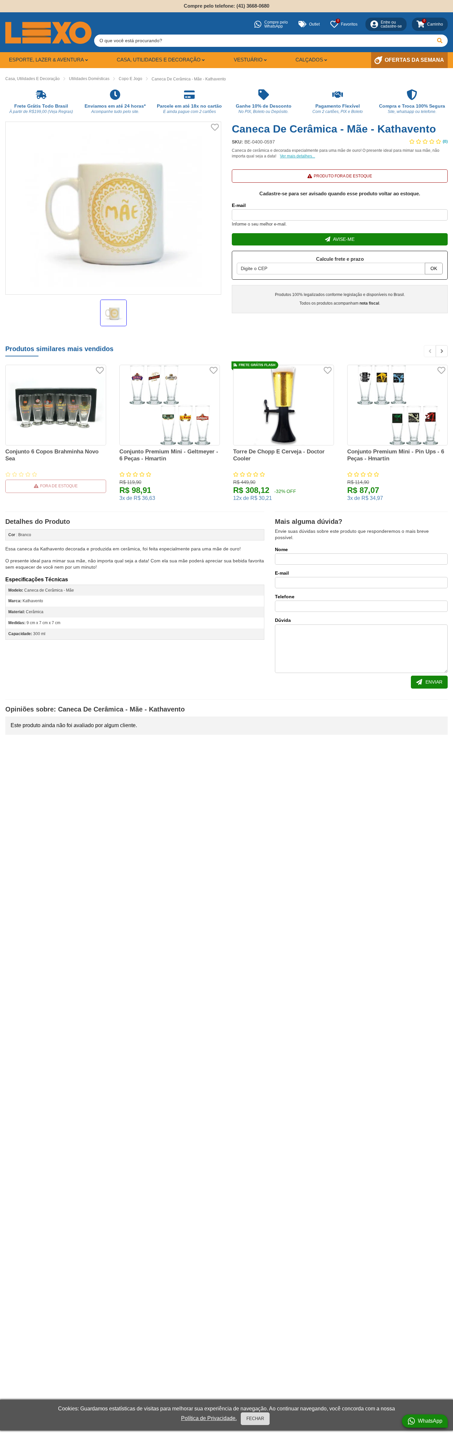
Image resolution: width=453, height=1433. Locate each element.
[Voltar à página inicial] (48, 33)
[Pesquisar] (440, 41)
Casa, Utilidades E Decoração (32, 78)
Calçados (309, 59)
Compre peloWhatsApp (276, 24)
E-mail (239, 205)
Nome (281, 549)
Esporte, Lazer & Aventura (46, 59)
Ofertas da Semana (414, 60)
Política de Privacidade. (209, 1418)
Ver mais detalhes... (297, 156)
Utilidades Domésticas (89, 78)
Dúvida (283, 620)
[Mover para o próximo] (442, 351)
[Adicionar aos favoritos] (215, 127)
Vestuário (248, 59)
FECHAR (255, 1418)
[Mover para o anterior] (430, 351)
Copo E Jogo (130, 78)
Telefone (284, 596)
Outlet (314, 24)
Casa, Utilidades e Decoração (159, 59)
